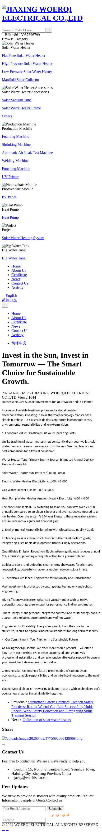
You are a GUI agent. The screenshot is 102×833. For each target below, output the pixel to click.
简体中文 (9, 300)
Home (16, 266)
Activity (17, 287)
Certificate (19, 275)
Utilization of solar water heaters (47, 720)
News (15, 279)
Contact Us (19, 283)
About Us (18, 270)
